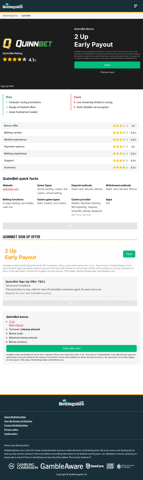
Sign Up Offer (7, 86)
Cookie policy (11, 433)
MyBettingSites (10, 15)
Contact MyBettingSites (16, 425)
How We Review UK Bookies (18, 421)
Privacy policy (11, 429)
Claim (107, 64)
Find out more (107, 72)
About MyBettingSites (15, 417)
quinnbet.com (10, 188)
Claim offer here (72, 348)
